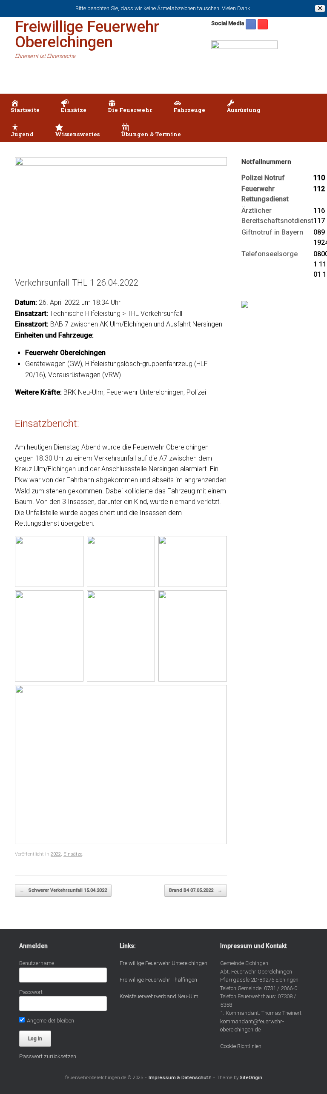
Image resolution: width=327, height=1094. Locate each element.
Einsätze (72, 854)
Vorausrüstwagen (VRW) (84, 375)
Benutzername (36, 963)
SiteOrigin (251, 1077)
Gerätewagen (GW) (53, 364)
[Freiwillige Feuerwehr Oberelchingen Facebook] (251, 24)
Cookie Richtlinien (240, 1046)
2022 (56, 854)
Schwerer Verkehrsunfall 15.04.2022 (63, 890)
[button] (314, 118)
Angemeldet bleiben (50, 1020)
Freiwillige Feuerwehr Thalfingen (158, 980)
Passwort (31, 992)
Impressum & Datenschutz (180, 1077)
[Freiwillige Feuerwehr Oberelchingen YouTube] (263, 24)
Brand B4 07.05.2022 (195, 890)
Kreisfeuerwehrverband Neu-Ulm (159, 996)
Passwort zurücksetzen (47, 1056)
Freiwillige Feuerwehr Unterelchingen (163, 963)
